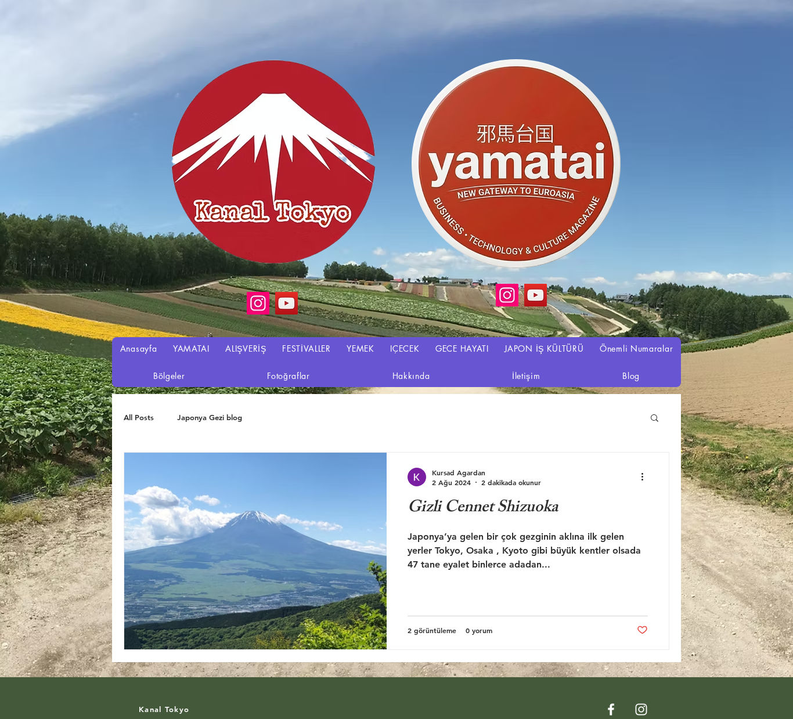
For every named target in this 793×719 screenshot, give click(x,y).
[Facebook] (611, 709)
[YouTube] (535, 295)
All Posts (139, 417)
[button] (654, 419)
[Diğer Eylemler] (646, 477)
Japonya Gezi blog (209, 417)
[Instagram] (507, 295)
